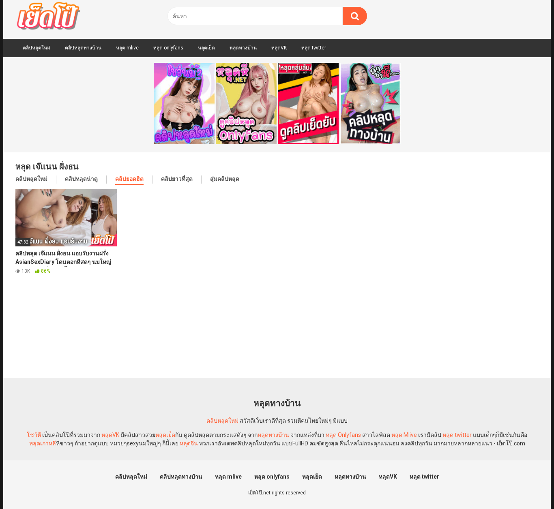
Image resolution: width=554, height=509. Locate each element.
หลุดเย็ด (206, 48)
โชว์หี (34, 435)
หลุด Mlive (404, 435)
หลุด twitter (313, 48)
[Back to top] (527, 484)
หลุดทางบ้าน (243, 48)
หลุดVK (279, 48)
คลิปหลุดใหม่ (36, 48)
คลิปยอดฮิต (129, 178)
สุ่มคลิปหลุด (224, 178)
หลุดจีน (189, 443)
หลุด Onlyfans (343, 435)
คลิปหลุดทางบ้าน (83, 48)
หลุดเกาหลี (42, 443)
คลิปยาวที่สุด (177, 178)
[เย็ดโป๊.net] (48, 17)
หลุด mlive (127, 48)
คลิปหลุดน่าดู (81, 178)
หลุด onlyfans (168, 48)
